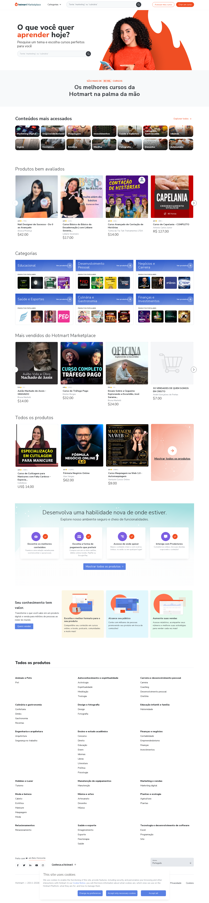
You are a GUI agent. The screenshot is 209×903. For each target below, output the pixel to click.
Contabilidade (147, 736)
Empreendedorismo (150, 740)
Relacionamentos (25, 825)
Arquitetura (21, 736)
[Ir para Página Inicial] (28, 4)
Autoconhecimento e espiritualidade (98, 678)
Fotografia (83, 713)
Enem (80, 749)
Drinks (18, 713)
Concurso (82, 736)
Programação (146, 834)
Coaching (144, 687)
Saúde (81, 843)
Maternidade (146, 709)
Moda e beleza (23, 794)
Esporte (82, 834)
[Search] (138, 4)
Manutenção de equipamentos (94, 781)
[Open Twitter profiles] (24, 865)
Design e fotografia (88, 704)
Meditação (83, 691)
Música (81, 807)
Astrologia (83, 682)
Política (81, 768)
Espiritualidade (85, 687)
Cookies (190, 883)
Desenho (82, 803)
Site (142, 839)
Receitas (19, 723)
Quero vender (24, 626)
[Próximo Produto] (194, 200)
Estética (19, 803)
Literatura (83, 763)
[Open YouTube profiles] (36, 865)
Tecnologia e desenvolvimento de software (164, 825)
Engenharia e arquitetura (29, 731)
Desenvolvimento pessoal (153, 691)
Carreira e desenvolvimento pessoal (160, 678)
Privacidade (175, 883)
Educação (82, 745)
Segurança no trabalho (26, 740)
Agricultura (145, 798)
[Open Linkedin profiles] (30, 865)
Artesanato (83, 798)
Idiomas (81, 754)
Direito (81, 740)
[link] (27, 131)
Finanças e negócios (151, 731)
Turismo (19, 785)
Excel (143, 830)
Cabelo (18, 798)
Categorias (53, 4)
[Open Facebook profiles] (18, 865)
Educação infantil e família (154, 704)
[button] (172, 862)
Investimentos (147, 749)
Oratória (144, 696)
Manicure (19, 807)
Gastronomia (21, 718)
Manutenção (84, 785)
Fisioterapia (83, 839)
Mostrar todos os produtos (103, 566)
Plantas (144, 803)
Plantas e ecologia (150, 794)
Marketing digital (148, 785)
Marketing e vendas (151, 781)
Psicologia (83, 772)
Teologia (82, 696)
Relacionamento (23, 830)
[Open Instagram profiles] (43, 865)
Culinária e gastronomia (28, 704)
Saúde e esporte (87, 825)
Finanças (144, 745)
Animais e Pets (23, 678)
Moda (18, 816)
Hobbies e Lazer (24, 781)
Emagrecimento (85, 830)
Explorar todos (181, 118)
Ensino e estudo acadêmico (93, 731)
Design (81, 709)
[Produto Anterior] (15, 200)
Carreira (144, 682)
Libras (81, 758)
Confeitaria (20, 709)
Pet (17, 682)
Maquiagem (21, 812)
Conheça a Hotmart (62, 864)
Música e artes (86, 794)
